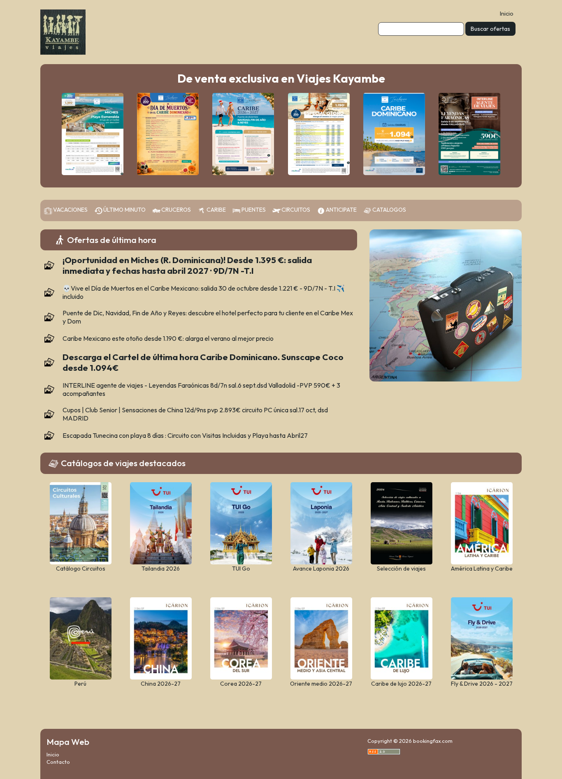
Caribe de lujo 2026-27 (401, 683)
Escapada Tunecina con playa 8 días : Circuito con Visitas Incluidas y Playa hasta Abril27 (185, 435)
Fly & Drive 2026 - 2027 (482, 683)
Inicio (506, 13)
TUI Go (241, 568)
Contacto (58, 761)
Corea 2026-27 (241, 683)
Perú (80, 683)
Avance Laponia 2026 (321, 568)
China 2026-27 (161, 683)
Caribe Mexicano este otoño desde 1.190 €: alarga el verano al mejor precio (168, 338)
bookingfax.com (433, 740)
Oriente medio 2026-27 (321, 683)
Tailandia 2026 (161, 568)
